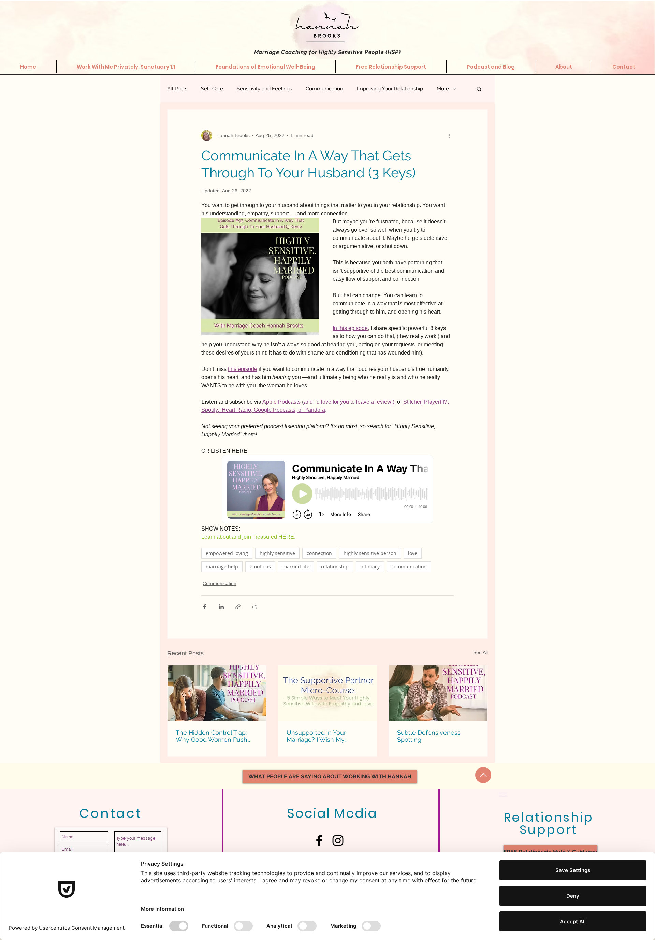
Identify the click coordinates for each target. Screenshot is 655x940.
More (443, 89)
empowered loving (227, 553)
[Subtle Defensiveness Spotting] (438, 693)
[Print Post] (254, 607)
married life (295, 566)
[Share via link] (238, 607)
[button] (479, 88)
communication (409, 566)
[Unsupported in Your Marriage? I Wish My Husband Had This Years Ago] (327, 693)
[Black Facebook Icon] (319, 840)
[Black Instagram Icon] (338, 840)
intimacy (370, 566)
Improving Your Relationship (390, 89)
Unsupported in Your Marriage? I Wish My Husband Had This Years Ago (321, 736)
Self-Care (212, 89)
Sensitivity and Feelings (264, 89)
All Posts (177, 89)
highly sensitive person (370, 553)
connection (319, 553)
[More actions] (450, 135)
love (412, 553)
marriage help (222, 566)
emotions (260, 566)
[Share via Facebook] (204, 607)
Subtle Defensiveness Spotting (429, 736)
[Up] (483, 775)
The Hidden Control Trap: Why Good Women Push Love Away (211, 736)
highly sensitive (277, 553)
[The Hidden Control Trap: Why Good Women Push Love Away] (217, 693)
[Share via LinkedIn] (221, 607)
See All (480, 652)
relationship (335, 566)
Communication (324, 89)
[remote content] (327, 490)
